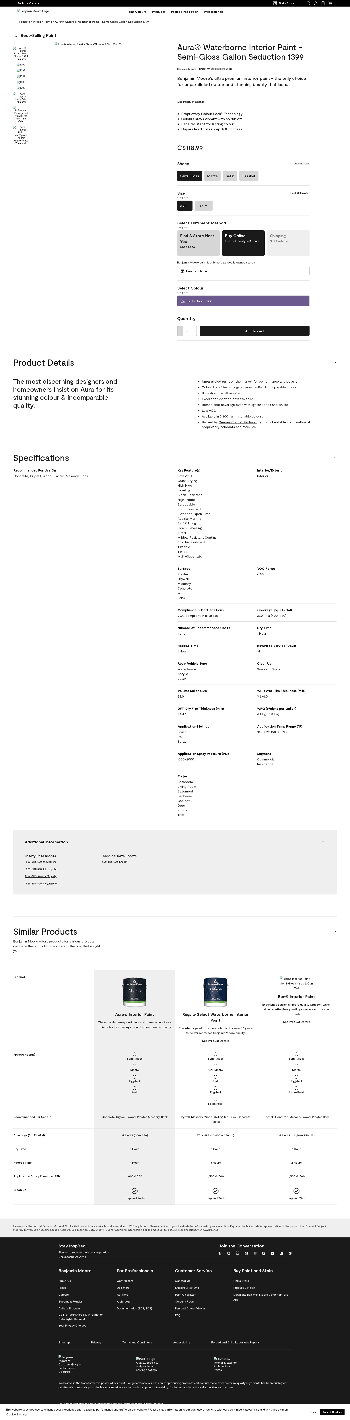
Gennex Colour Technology (240, 422)
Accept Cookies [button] (332, 1412)
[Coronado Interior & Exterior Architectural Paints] (231, 1363)
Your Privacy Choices (72, 1325)
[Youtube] (246, 1253)
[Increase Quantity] (194, 331)
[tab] (21, 53)
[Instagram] (228, 1253)
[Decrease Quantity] (180, 331)
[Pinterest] (255, 1253)
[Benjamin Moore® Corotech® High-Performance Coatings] (76, 1363)
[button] (308, 3)
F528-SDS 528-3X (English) (41, 876)
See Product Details (190, 101)
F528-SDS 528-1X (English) (40, 861)
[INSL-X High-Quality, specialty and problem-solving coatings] (154, 1363)
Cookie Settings (16, 1414)
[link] (323, 3)
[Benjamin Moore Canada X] (263, 1253)
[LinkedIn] (281, 1253)
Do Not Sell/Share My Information (81, 1314)
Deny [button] (313, 1412)
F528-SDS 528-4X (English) (41, 883)
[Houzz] (272, 1253)
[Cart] (330, 3)
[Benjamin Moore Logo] (33, 11)
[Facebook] (220, 1253)
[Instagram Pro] (237, 1254)
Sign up (63, 1252)
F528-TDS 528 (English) (114, 861)
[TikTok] (290, 1253)
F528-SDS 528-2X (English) (41, 868)
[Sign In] (316, 3)
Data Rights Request (72, 1319)
